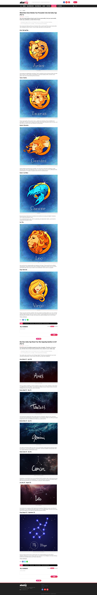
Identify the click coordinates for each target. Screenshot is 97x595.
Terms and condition (44, 585)
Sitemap (42, 587)
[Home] (21, 6)
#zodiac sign (27, 323)
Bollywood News (30, 6)
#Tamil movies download (45, 2)
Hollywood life (38, 6)
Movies (24, 6)
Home (20, 10)
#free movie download (36, 2)
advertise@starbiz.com (24, 589)
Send (54, 335)
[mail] (71, 2)
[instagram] (69, 2)
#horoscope (32, 323)
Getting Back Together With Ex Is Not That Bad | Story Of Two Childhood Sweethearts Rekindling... (36, 22)
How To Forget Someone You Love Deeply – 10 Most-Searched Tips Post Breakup (34, 23)
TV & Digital (59, 6)
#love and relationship (38, 323)
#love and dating (46, 323)
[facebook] (64, 2)
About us (42, 584)
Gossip (44, 6)
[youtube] (67, 2)
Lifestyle (24, 10)
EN (74, 2)
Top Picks (48, 6)
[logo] (24, 2)
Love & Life (54, 6)
